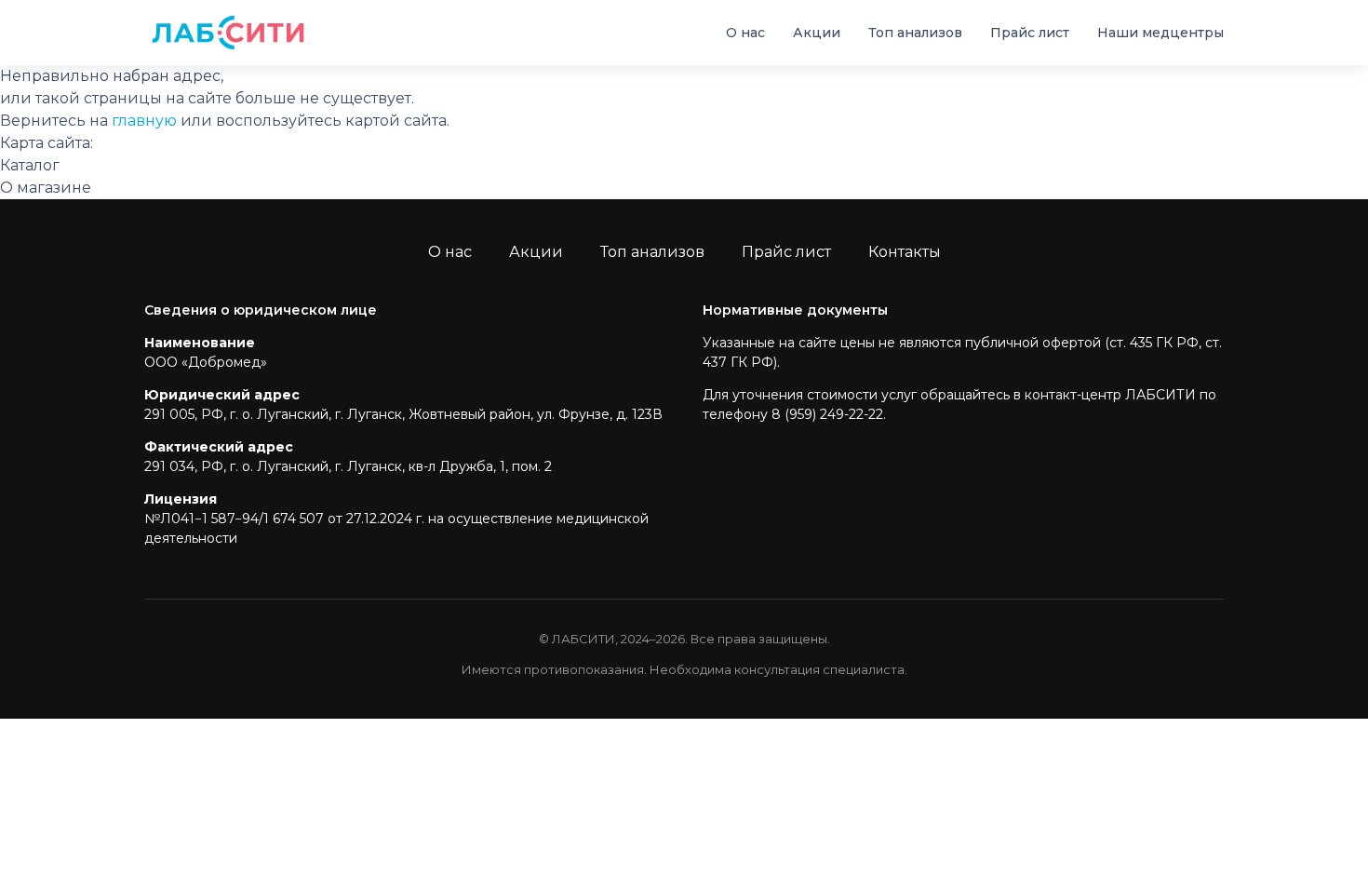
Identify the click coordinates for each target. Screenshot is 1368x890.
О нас (745, 32)
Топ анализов (915, 32)
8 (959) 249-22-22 (827, 414)
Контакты (904, 252)
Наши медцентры (1160, 32)
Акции (816, 32)
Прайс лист (1029, 32)
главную (144, 120)
